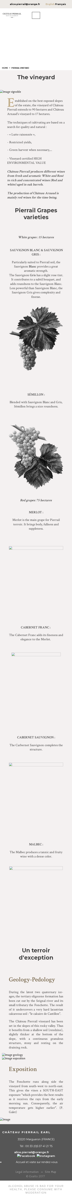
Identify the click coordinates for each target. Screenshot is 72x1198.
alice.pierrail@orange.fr (25, 4)
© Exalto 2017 (35, 1176)
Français (60, 4)
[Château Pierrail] (26, 1156)
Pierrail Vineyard (20, 67)
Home (5, 67)
